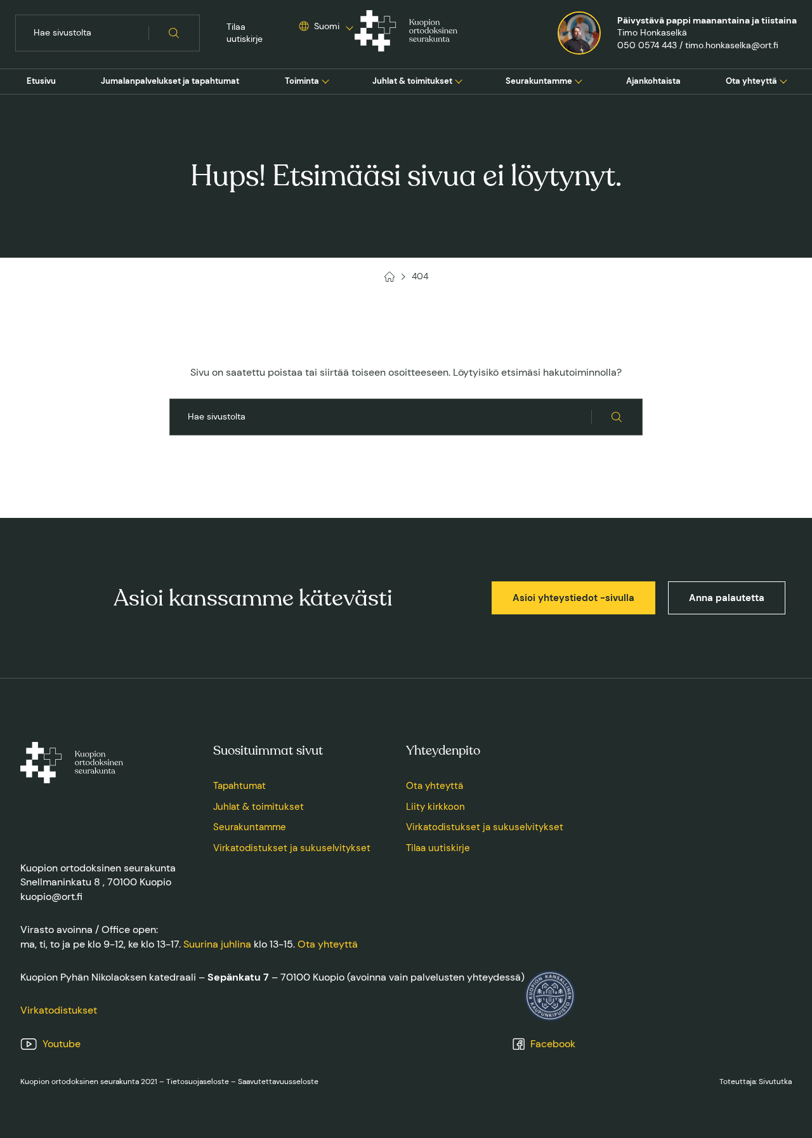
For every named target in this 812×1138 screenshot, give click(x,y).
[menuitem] (41, 81)
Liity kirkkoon (435, 806)
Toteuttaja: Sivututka (755, 1081)
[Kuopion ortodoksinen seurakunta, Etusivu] (406, 33)
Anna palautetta (726, 598)
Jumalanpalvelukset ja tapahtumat (170, 81)
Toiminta (302, 81)
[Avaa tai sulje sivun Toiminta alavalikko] (325, 80)
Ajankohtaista (653, 81)
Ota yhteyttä (751, 81)
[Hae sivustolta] (174, 33)
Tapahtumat (239, 785)
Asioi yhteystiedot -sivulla (573, 598)
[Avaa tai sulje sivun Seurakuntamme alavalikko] (578, 80)
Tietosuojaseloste (197, 1081)
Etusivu (41, 81)
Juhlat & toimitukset (412, 81)
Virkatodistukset (58, 1010)
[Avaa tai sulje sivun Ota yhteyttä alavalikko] (783, 80)
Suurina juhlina (217, 944)
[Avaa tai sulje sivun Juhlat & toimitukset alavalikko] (458, 80)
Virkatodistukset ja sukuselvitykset (291, 848)
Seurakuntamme (539, 81)
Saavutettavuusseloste (278, 1081)
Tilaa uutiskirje (244, 33)
